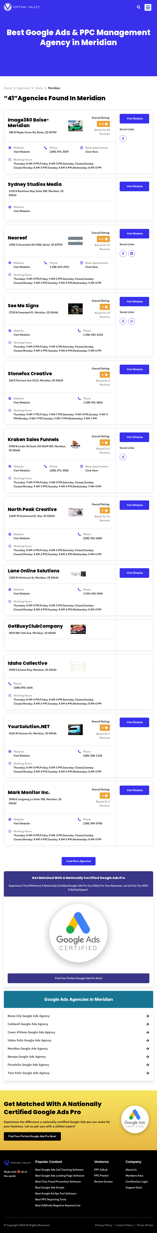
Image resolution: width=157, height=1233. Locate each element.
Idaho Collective (27, 663)
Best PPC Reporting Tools (50, 1199)
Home (8, 88)
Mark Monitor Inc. (29, 792)
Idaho (39, 88)
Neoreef (17, 238)
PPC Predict (101, 1175)
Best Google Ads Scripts (49, 1187)
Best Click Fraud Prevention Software (58, 1181)
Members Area (134, 1175)
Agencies (23, 88)
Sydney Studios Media (35, 184)
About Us (131, 1169)
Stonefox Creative (30, 373)
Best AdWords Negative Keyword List (57, 1205)
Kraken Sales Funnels (33, 439)
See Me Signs (23, 305)
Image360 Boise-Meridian (28, 123)
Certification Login (137, 1181)
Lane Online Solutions (34, 571)
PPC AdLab (101, 1169)
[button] (138, 7)
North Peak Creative (32, 509)
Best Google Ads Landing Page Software (59, 1175)
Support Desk (134, 1187)
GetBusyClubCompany (35, 626)
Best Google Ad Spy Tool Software (55, 1193)
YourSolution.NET (29, 726)
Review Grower (103, 1181)
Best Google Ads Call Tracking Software (59, 1169)
